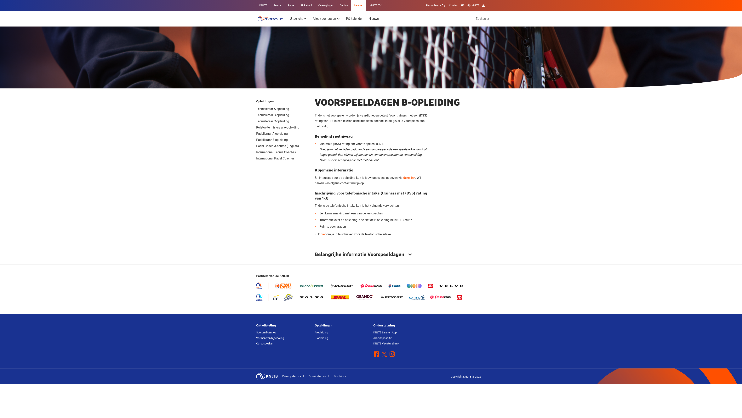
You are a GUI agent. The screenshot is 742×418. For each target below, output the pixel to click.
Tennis (277, 5)
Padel (291, 5)
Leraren (358, 5)
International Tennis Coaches (276, 152)
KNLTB (263, 5)
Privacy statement (293, 376)
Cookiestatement (319, 376)
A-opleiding (321, 332)
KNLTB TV (375, 5)
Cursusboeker (264, 343)
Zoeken (481, 19)
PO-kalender (354, 19)
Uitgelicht (296, 19)
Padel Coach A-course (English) (277, 146)
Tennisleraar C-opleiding (272, 121)
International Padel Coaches (275, 158)
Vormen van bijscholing (270, 338)
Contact (454, 5)
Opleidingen (265, 101)
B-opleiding (321, 338)
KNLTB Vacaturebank (386, 343)
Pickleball (306, 5)
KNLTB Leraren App (385, 332)
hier (323, 234)
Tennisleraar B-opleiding (272, 115)
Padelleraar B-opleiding (272, 140)
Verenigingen (326, 5)
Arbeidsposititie (382, 338)
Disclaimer (340, 376)
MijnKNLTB (473, 5)
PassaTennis (433, 5)
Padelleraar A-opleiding (272, 133)
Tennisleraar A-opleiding (272, 109)
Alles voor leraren (324, 19)
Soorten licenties (266, 332)
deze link (409, 178)
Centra (344, 5)
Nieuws (374, 19)
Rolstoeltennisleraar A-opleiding (277, 127)
